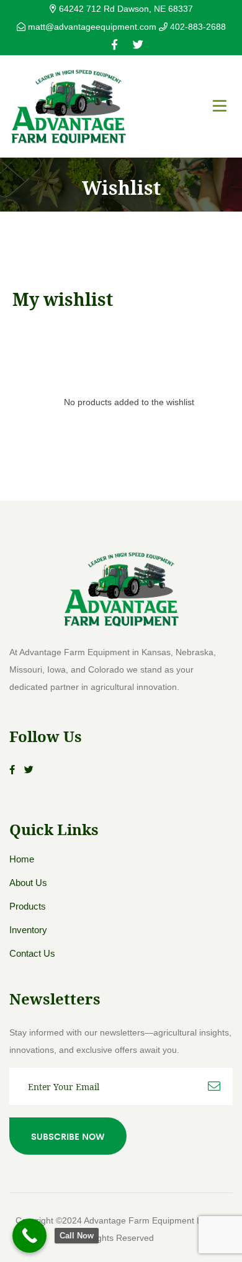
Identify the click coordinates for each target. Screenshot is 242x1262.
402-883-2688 (197, 27)
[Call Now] (29, 1236)
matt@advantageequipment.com (92, 27)
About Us (28, 882)
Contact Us (32, 953)
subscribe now (68, 1136)
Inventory (28, 929)
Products (27, 906)
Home (21, 859)
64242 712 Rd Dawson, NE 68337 (124, 9)
